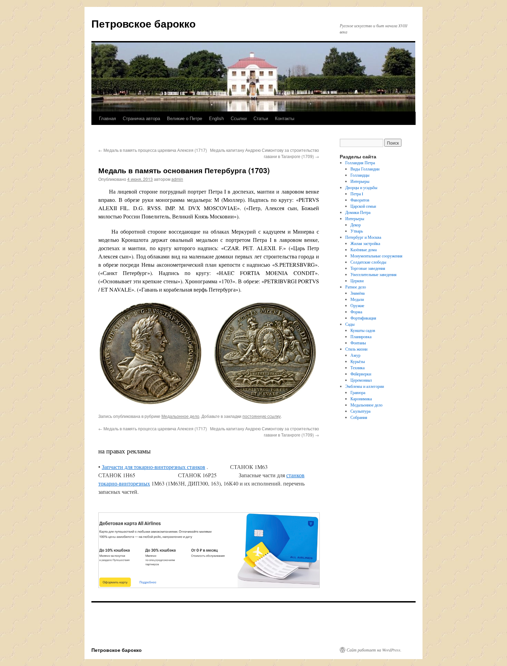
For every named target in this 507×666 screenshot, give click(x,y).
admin (177, 179)
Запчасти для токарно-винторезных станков (153, 466)
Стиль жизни (356, 349)
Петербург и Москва (363, 237)
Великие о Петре (184, 118)
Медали (357, 299)
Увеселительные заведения (373, 274)
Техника (357, 367)
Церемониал (361, 380)
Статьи (261, 118)
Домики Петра (357, 212)
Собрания (358, 417)
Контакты (284, 118)
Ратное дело (355, 287)
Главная (107, 118)
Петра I (356, 193)
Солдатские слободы (368, 262)
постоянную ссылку (261, 416)
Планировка (360, 336)
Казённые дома (363, 249)
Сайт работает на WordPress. (374, 650)
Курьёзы (357, 361)
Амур (355, 355)
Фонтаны (358, 342)
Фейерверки (360, 373)
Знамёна (357, 293)
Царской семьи (363, 206)
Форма (356, 311)
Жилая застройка (365, 243)
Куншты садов (362, 330)
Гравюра (357, 392)
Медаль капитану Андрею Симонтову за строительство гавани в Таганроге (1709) (264, 153)
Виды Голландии (364, 169)
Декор (355, 224)
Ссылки (239, 118)
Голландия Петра (360, 162)
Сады (350, 324)
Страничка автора (141, 118)
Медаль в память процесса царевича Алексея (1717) (152, 150)
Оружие (357, 305)
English (216, 118)
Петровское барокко (143, 23)
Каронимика (361, 398)
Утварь (356, 231)
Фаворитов (359, 200)
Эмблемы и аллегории (364, 386)
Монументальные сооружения (376, 255)
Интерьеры (359, 181)
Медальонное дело (180, 416)
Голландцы (359, 175)
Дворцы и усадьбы (361, 187)
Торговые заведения (367, 268)
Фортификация (363, 318)
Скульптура (360, 411)
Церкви (357, 280)
